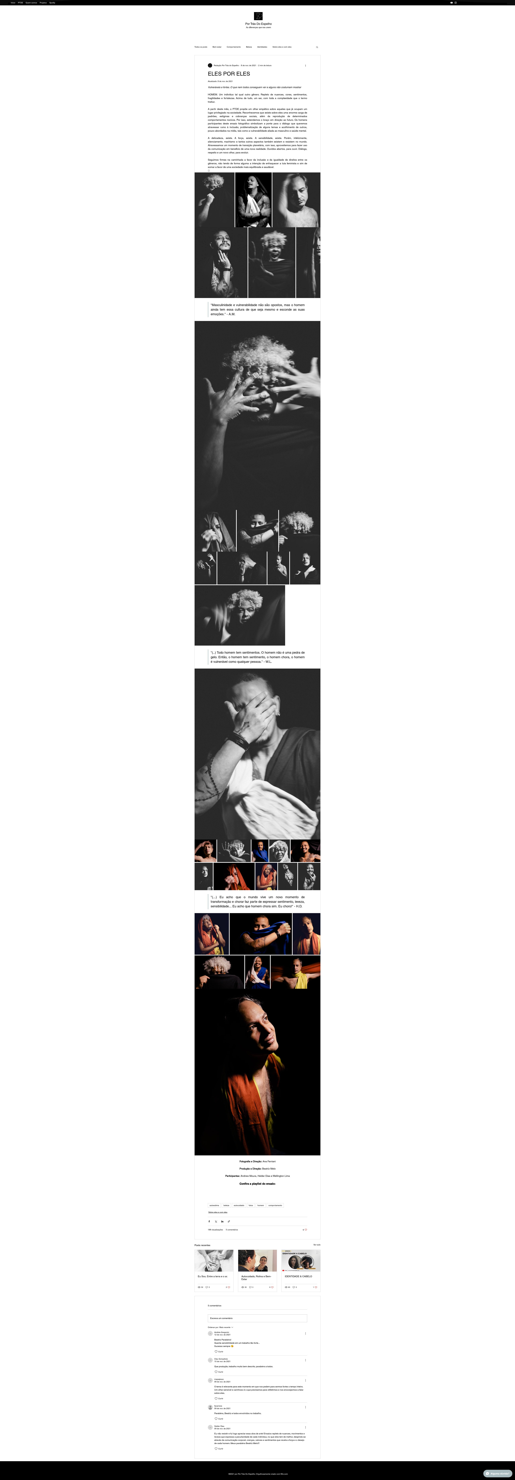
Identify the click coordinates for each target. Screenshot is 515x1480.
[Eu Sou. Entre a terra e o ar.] (214, 1261)
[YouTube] (451, 2)
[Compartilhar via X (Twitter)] (215, 1221)
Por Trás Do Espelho (258, 24)
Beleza (249, 47)
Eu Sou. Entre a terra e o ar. (213, 1276)
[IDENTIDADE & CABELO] (301, 1261)
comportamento (275, 1205)
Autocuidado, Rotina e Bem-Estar (256, 1278)
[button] (317, 47)
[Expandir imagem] (215, 199)
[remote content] (257, 1191)
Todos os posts (200, 47)
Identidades (262, 47)
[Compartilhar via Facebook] (209, 1221)
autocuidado (239, 1205)
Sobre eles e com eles (282, 47)
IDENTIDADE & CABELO (298, 1276)
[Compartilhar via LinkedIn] (222, 1221)
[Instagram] (455, 2)
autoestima (214, 1205)
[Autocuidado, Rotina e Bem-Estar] (257, 1261)
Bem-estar (217, 47)
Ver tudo (317, 1245)
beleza (226, 1205)
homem (261, 1205)
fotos (251, 1205)
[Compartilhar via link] (229, 1221)
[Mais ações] (305, 65)
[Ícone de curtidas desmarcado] (216, 1351)
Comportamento (234, 47)
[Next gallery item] (317, 262)
